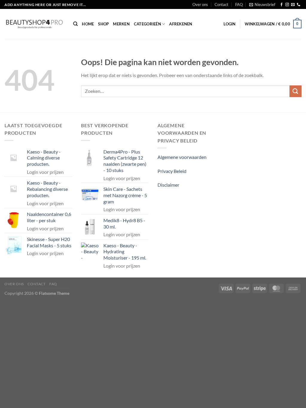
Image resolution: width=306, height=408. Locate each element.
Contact (221, 4)
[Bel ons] (298, 5)
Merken (121, 24)
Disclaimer (168, 185)
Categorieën (147, 24)
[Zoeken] (75, 24)
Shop (103, 24)
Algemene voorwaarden (181, 157)
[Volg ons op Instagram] (287, 5)
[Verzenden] (296, 91)
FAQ (239, 4)
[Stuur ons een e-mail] (293, 5)
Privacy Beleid (171, 171)
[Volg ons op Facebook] (281, 5)
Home (88, 24)
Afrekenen (180, 24)
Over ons (200, 4)
